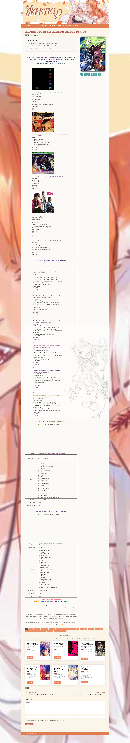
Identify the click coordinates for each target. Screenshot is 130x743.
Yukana (64, 630)
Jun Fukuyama (83, 629)
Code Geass (49, 57)
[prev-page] (26, 688)
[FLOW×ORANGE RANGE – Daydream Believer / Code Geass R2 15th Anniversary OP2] (45, 648)
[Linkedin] (95, 74)
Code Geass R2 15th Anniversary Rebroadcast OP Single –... (60, 669)
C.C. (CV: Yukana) (40, 272)
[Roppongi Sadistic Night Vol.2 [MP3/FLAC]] (100, 672)
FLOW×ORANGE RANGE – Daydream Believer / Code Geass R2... (32, 645)
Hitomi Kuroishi (52, 453)
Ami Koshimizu (44, 629)
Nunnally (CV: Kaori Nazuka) (43, 397)
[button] (103, 26)
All (33, 638)
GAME (82, 671)
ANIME (26, 35)
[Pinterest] (88, 74)
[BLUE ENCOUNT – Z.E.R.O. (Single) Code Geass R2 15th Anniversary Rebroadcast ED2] (73, 648)
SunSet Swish (38, 217)
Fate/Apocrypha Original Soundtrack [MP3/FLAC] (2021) (39, 694)
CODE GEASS (52, 629)
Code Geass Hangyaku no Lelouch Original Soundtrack (43, 47)
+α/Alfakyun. (62, 638)
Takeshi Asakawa (57, 630)
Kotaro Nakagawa (42, 453)
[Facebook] (81, 74)
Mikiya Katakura (60, 453)
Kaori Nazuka (91, 629)
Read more (30, 657)
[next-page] (28, 688)
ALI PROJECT (38, 135)
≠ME (72, 638)
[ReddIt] (99, 74)
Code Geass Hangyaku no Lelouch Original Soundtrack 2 (43, 48)
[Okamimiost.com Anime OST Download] (65, 12)
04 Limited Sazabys (88, 638)
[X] (85, 74)
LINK (36, 108)
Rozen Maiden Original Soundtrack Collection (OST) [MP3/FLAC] (87, 645)
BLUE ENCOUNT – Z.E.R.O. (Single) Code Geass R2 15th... (59, 645)
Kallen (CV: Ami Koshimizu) (43, 347)
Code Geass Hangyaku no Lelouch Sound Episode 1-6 (42, 45)
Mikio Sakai (28, 630)
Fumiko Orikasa (64, 629)
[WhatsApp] (92, 74)
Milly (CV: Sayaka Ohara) (42, 372)
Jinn (78, 629)
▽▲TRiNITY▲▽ (78, 638)
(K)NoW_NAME (38, 638)
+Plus (56, 638)
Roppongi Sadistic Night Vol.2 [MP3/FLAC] (86, 668)
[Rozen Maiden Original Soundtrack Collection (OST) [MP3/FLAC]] (100, 648)
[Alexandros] (46, 638)
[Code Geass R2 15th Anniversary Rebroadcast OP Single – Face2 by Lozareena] (73, 672)
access (31, 629)
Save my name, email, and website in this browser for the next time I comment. (45, 720)
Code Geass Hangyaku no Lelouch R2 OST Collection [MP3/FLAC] (88, 694)
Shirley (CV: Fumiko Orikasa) (43, 322)
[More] (102, 74)
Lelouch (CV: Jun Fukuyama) (43, 297)
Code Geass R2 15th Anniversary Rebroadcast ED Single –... (32, 669)
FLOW (36, 94)
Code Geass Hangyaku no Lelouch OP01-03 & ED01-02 (43, 43)
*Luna (52, 638)
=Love (68, 638)
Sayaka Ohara (42, 630)
